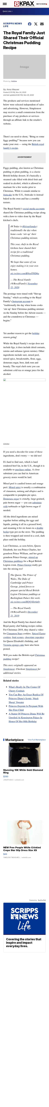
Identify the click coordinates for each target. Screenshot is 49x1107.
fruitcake (7, 194)
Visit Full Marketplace (37, 740)
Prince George (24, 564)
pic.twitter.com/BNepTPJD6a (24, 273)
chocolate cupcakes (34, 637)
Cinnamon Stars (14, 633)
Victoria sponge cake (13, 644)
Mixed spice (15, 487)
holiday (35, 333)
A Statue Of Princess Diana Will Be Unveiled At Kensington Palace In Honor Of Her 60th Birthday (26, 717)
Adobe (14, 81)
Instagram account (21, 301)
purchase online (23, 469)
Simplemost (9, 669)
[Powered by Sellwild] (42, 900)
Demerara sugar (11, 498)
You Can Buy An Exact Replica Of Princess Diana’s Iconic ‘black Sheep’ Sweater (26, 698)
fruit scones (18, 637)
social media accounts (34, 208)
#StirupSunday (29, 226)
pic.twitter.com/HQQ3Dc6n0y (25, 601)
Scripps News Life (12, 25)
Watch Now (41, 4)
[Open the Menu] (4, 4)
